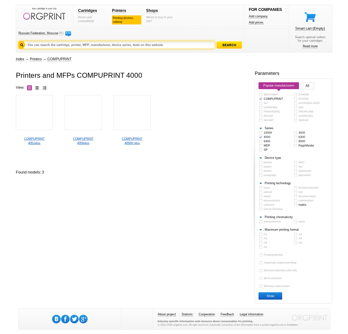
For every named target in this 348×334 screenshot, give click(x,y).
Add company (258, 16)
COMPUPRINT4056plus (83, 141)
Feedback (227, 314)
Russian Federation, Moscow (38, 33)
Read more (310, 46)
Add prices (256, 22)
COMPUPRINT (59, 59)
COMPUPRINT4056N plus (132, 141)
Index (20, 59)
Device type (273, 158)
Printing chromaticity (279, 217)
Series (269, 128)
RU (61, 33)
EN (68, 33)
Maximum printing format (282, 229)
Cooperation (207, 314)
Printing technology (278, 183)
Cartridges (87, 11)
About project (167, 314)
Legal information (251, 314)
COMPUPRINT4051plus (34, 141)
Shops (152, 11)
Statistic (187, 314)
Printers (119, 11)
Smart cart (310, 28)
